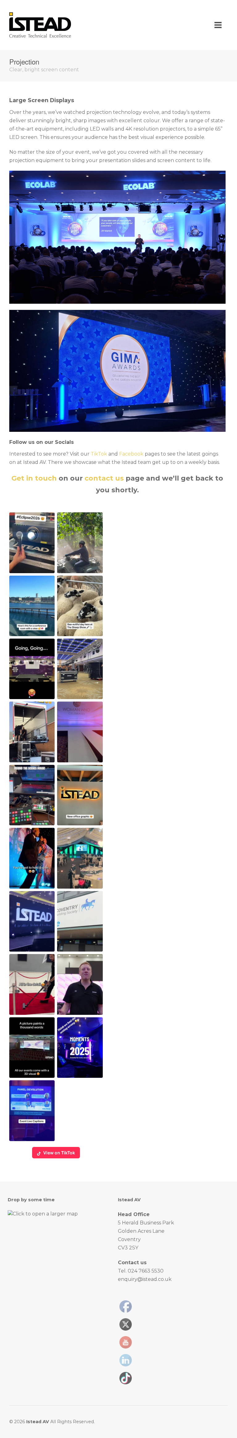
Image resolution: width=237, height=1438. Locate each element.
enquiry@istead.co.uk (145, 1279)
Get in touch (34, 478)
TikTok (99, 454)
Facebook (131, 454)
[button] (32, 542)
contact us (104, 478)
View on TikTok (59, 1152)
